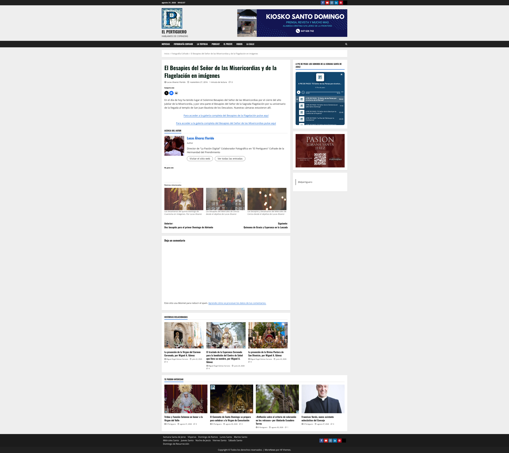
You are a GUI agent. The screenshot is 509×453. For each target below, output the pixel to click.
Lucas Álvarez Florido (176, 82)
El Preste (228, 44)
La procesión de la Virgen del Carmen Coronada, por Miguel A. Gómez (182, 353)
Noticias (166, 44)
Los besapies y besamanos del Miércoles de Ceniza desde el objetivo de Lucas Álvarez (266, 212)
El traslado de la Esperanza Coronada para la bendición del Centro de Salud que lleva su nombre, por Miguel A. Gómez (224, 357)
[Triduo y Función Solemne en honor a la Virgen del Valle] (185, 399)
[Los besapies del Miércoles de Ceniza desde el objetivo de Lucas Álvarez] (225, 199)
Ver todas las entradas (230, 158)
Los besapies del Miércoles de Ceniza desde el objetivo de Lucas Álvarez (222, 212)
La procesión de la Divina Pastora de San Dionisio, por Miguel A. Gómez (266, 353)
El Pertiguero (171, 424)
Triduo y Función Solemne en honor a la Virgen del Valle (183, 418)
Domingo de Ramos (208, 437)
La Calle (250, 44)
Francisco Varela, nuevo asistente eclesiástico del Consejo (318, 418)
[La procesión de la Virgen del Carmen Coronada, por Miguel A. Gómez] (184, 335)
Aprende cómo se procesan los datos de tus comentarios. (237, 303)
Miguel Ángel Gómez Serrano (177, 359)
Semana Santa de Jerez (174, 437)
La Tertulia (202, 44)
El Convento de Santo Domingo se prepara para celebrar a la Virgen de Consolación (230, 418)
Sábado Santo (235, 440)
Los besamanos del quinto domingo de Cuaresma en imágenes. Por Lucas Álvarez (183, 212)
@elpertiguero (305, 181)
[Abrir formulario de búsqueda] (346, 44)
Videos (239, 44)
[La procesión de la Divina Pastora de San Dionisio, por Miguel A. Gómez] (268, 335)
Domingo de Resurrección (176, 443)
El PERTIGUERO (174, 32)
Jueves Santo (187, 440)
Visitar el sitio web (200, 158)
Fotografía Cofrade (183, 44)
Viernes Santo (220, 440)
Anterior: (188, 225)
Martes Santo (240, 437)
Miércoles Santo (171, 440)
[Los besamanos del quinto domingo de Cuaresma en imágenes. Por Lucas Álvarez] (183, 199)
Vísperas (192, 437)
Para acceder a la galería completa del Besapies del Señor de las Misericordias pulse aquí (226, 123)
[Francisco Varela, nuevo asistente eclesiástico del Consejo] (323, 399)
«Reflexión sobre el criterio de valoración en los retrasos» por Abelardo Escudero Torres (276, 420)
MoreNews (270, 449)
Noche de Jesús (203, 440)
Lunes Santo (226, 437)
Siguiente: (266, 225)
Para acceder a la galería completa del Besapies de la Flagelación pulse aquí (226, 115)
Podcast (216, 44)
